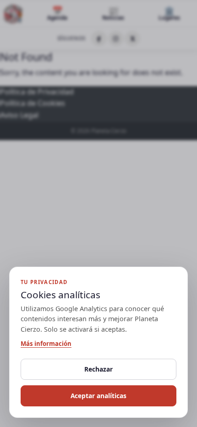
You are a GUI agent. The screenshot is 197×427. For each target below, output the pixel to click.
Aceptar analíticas (98, 395)
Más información (46, 343)
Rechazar (98, 369)
